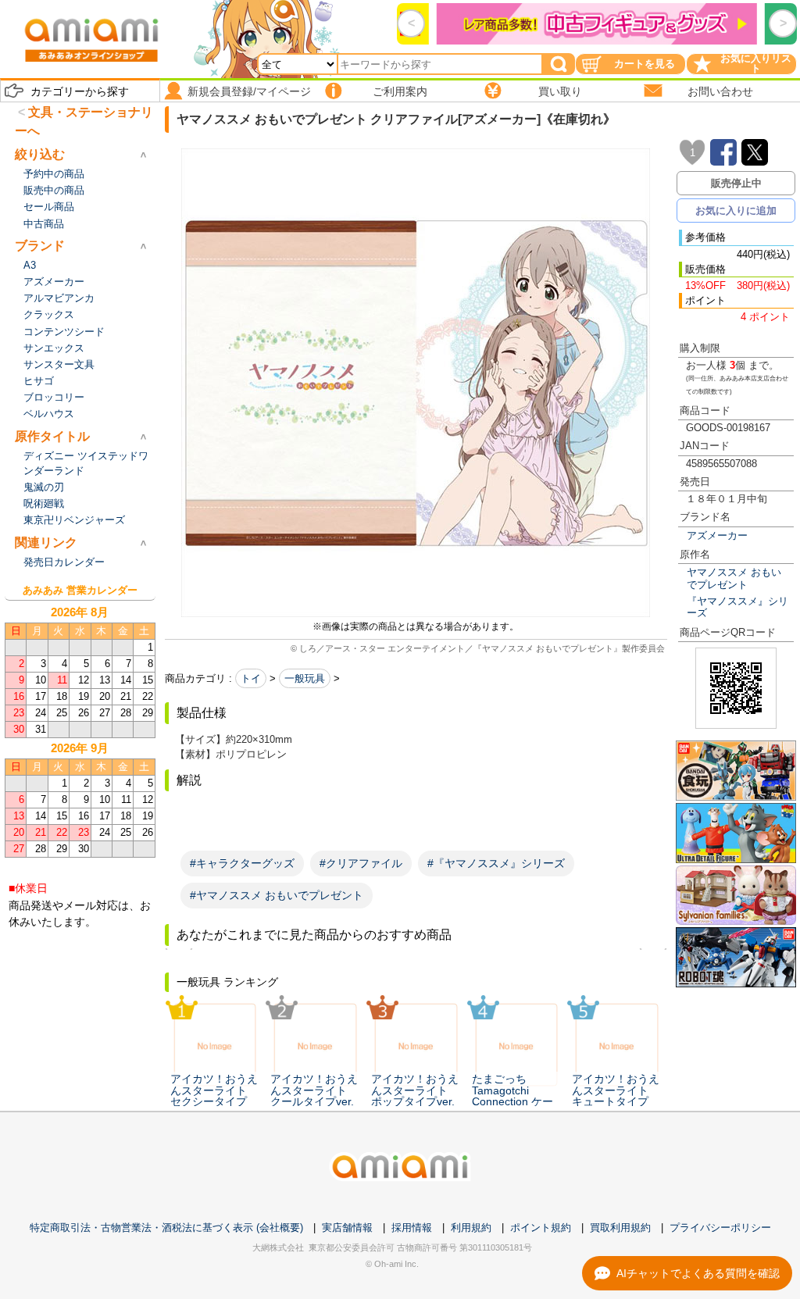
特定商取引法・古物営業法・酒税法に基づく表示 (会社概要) (166, 1227)
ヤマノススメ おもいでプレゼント (734, 578)
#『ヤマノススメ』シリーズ (496, 863)
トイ (251, 678)
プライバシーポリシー (720, 1227)
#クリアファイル (361, 863)
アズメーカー (717, 535)
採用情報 (411, 1227)
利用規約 (471, 1227)
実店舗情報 (347, 1227)
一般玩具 (304, 678)
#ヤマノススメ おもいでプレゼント (276, 895)
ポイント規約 (540, 1227)
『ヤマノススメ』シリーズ (737, 607)
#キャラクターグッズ (242, 863)
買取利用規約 (620, 1227)
